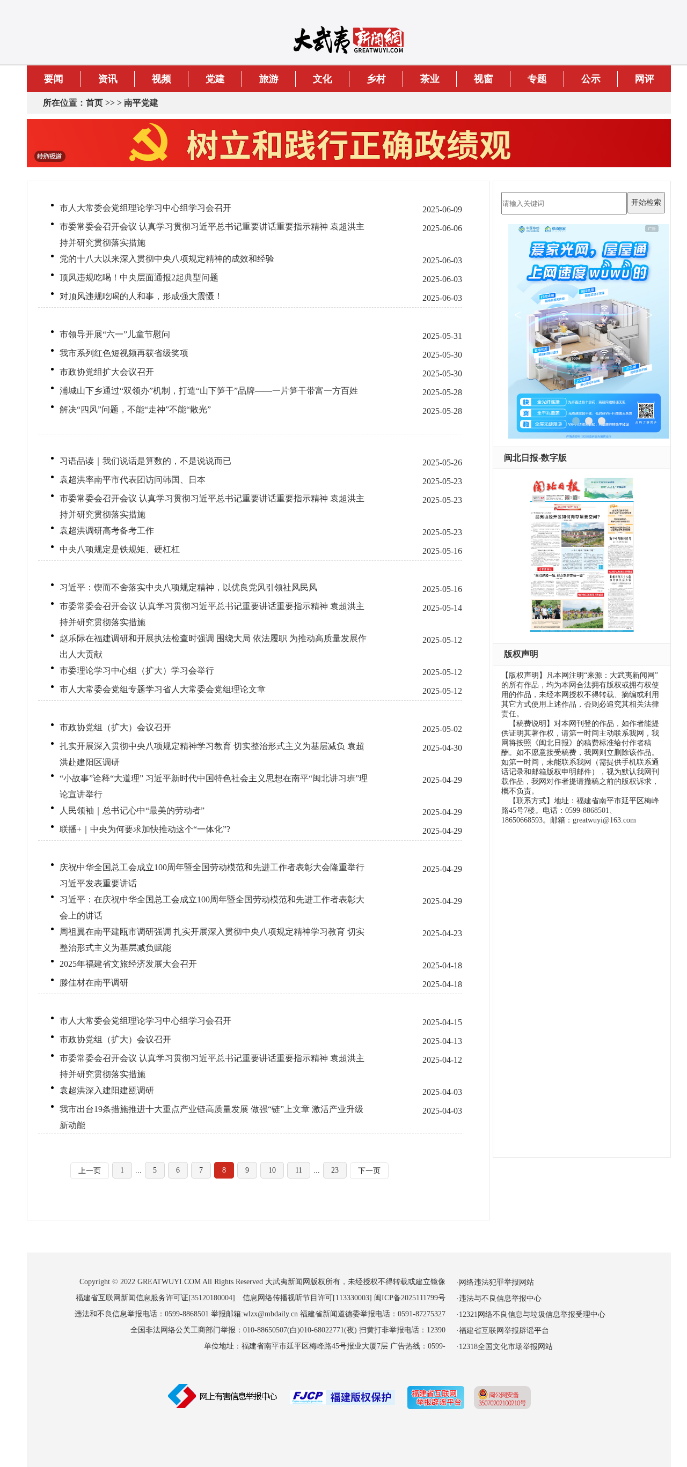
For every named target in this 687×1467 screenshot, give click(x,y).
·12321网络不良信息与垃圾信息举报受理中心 (530, 1314)
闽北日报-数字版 (535, 457)
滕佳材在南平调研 (94, 982)
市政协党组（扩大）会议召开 (115, 727)
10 (272, 1170)
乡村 (376, 78)
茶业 (430, 78)
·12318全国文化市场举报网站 (504, 1347)
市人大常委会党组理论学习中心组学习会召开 (145, 207)
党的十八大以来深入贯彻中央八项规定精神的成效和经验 (167, 258)
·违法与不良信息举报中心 (499, 1298)
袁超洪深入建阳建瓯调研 (107, 1090)
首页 (94, 102)
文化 (322, 78)
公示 (591, 78)
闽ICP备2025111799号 (409, 1298)
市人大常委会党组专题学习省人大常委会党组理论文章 (163, 689)
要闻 (53, 78)
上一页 (89, 1171)
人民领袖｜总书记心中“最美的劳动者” (132, 810)
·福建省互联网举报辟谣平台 (502, 1331)
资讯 (108, 78)
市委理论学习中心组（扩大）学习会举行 (137, 670)
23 (335, 1170)
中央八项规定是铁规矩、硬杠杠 (120, 549)
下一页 (369, 1171)
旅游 (269, 78)
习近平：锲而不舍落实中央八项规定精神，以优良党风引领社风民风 (188, 587)
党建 (215, 78)
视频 (161, 78)
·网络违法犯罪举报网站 (495, 1282)
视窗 (483, 78)
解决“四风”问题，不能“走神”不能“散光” (135, 409)
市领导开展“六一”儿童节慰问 (115, 334)
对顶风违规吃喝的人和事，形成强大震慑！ (141, 296)
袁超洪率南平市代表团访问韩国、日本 (133, 479)
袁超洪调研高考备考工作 (107, 530)
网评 (644, 78)
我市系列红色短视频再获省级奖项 (124, 353)
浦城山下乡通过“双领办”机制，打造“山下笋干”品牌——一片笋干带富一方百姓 (209, 390)
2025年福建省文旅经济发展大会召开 (128, 963)
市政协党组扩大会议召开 (107, 371)
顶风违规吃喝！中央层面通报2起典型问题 (139, 277)
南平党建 (141, 102)
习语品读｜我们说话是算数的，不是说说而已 (145, 460)
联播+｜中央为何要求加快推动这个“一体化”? (145, 829)
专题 (537, 78)
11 (298, 1170)
